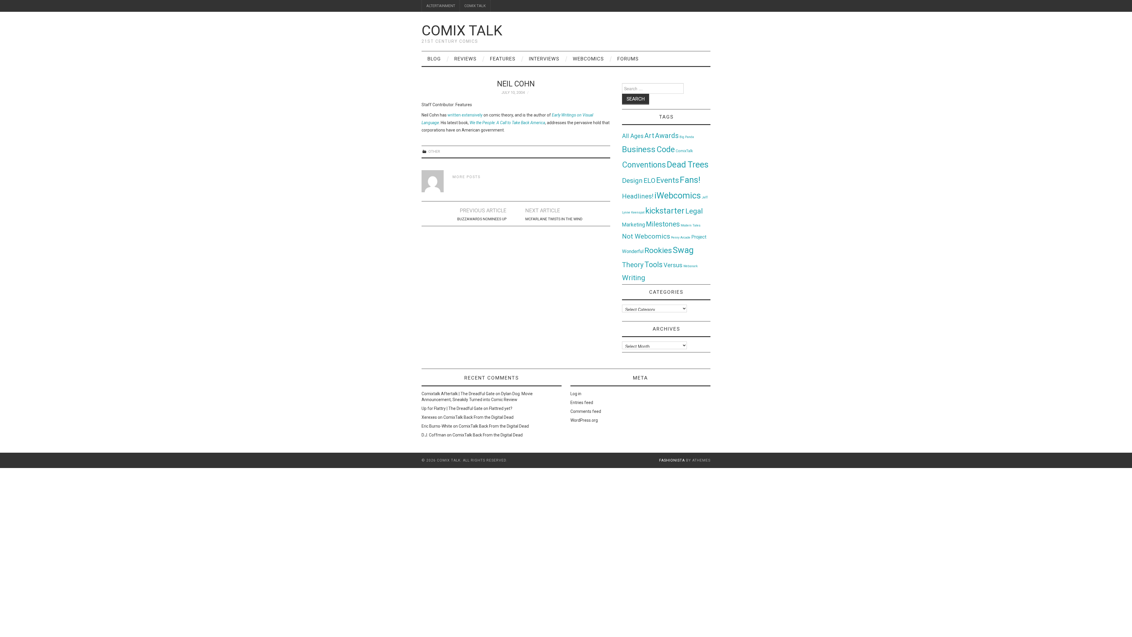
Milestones (663, 224)
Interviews (544, 59)
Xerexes (429, 417)
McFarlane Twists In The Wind (554, 219)
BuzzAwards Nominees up (481, 219)
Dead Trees (688, 165)
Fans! (690, 180)
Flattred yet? (500, 408)
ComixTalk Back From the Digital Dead (478, 417)
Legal (694, 211)
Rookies (658, 250)
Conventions (644, 165)
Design (632, 181)
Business (639, 149)
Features (502, 59)
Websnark (690, 266)
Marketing (633, 225)
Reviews (465, 59)
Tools (653, 264)
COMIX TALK (475, 6)
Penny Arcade (680, 237)
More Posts (467, 177)
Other (434, 151)
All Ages (633, 136)
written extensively (465, 115)
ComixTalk (684, 151)
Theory (633, 265)
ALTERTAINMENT (440, 6)
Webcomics (588, 59)
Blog (434, 59)
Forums (628, 59)
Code (666, 149)
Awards (667, 136)
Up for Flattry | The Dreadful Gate (452, 408)
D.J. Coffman (434, 435)
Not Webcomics (646, 236)
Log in (575, 393)
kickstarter (665, 211)
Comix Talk (462, 30)
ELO (649, 181)
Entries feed (581, 402)
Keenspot (637, 212)
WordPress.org (584, 420)
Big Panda (686, 137)
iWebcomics (677, 196)
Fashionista (672, 460)
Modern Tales (690, 225)
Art (649, 136)
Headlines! (638, 196)
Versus (673, 265)
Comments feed (585, 411)
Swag (683, 250)
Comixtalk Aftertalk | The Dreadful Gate (458, 393)
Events (667, 180)
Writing (633, 277)
